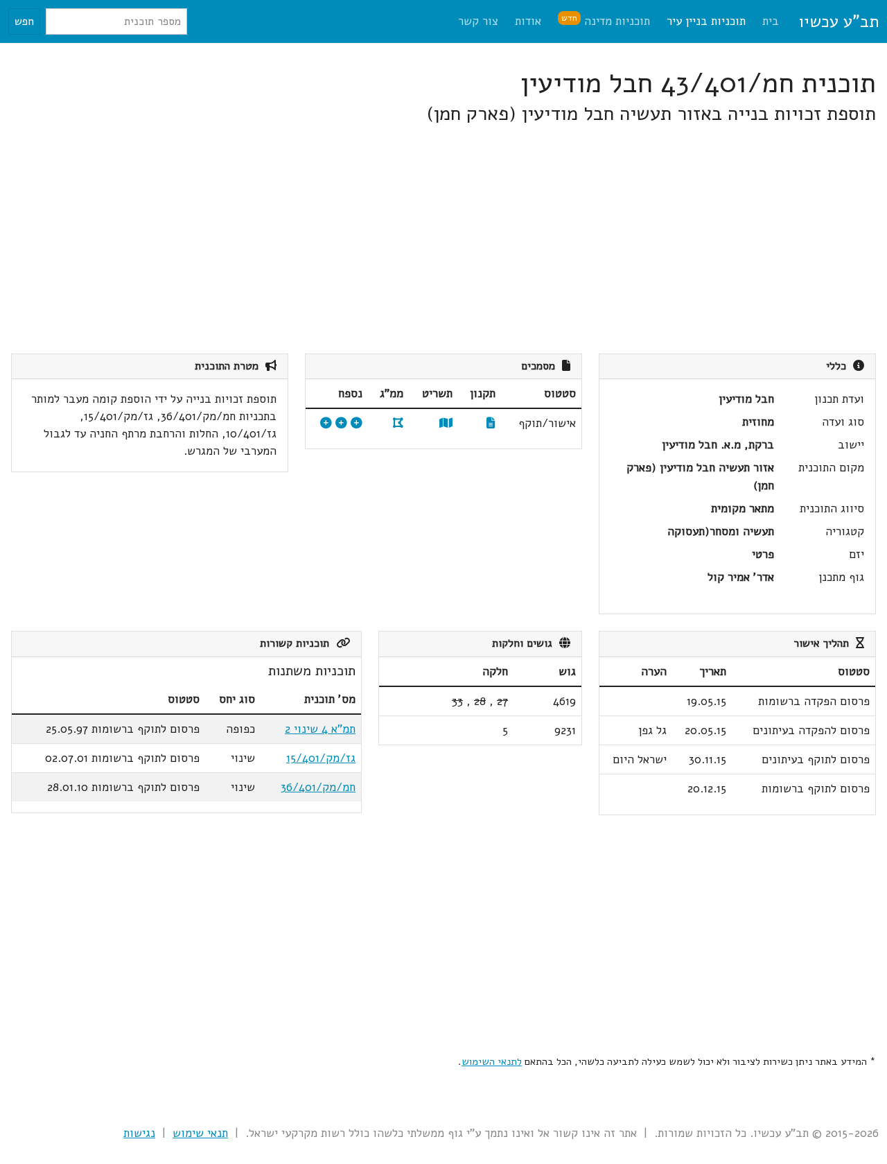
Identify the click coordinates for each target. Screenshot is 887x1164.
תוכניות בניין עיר (706, 21)
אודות (528, 21)
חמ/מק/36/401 (318, 787)
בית (770, 21)
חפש (24, 21)
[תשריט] (446, 423)
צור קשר (478, 21)
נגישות (139, 1133)
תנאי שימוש (200, 1133)
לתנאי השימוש (492, 1061)
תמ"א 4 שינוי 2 (320, 729)
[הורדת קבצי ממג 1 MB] (398, 423)
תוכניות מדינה (605, 20)
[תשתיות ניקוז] (326, 423)
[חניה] (341, 423)
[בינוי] (356, 423)
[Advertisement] (460, 240)
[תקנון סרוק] (490, 423)
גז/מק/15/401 (320, 758)
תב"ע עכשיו (838, 21)
